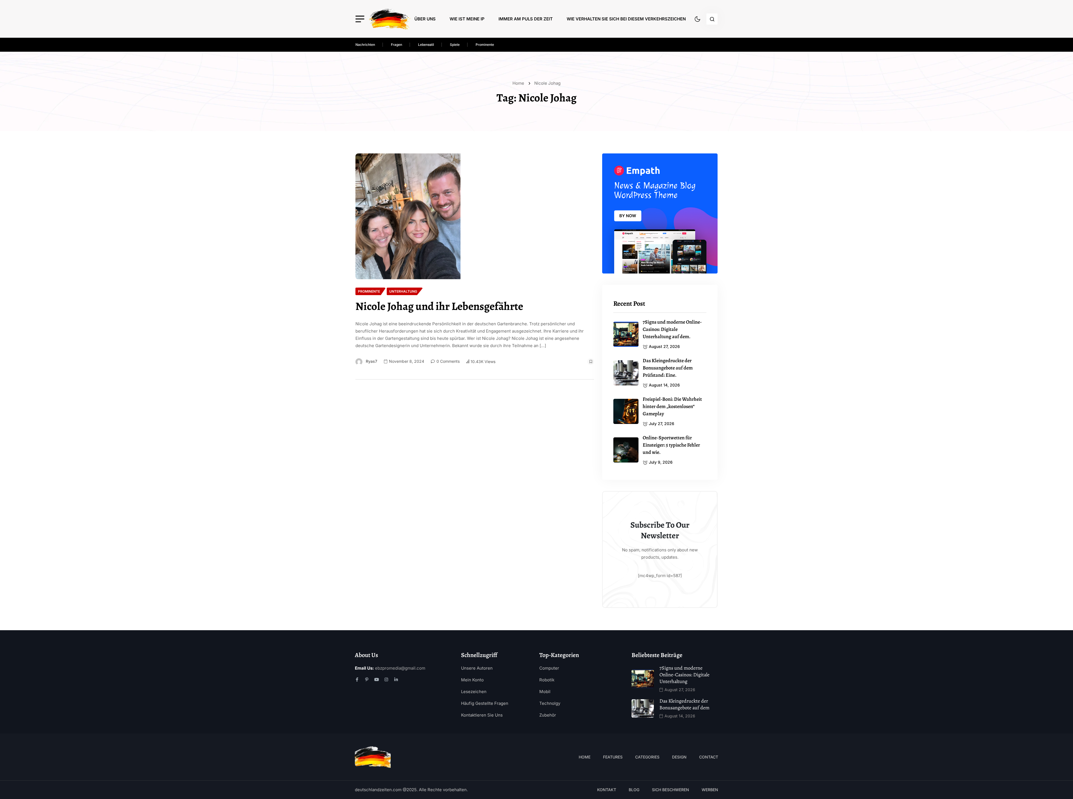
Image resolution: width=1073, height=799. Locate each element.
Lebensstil (426, 44)
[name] (389, 18)
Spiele (455, 44)
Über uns (425, 19)
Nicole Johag (547, 83)
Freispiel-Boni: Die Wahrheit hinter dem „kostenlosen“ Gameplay (672, 406)
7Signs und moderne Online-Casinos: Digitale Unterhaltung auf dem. (672, 329)
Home (519, 83)
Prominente (485, 44)
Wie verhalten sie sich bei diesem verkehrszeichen (626, 19)
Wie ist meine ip (467, 19)
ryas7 (371, 361)
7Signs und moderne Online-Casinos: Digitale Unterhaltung (684, 675)
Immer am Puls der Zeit (525, 19)
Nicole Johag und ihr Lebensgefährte (439, 306)
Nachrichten (365, 44)
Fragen (396, 44)
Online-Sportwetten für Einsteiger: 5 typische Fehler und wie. (671, 445)
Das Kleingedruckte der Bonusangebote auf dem (684, 704)
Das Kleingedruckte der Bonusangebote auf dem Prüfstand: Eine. (668, 367)
